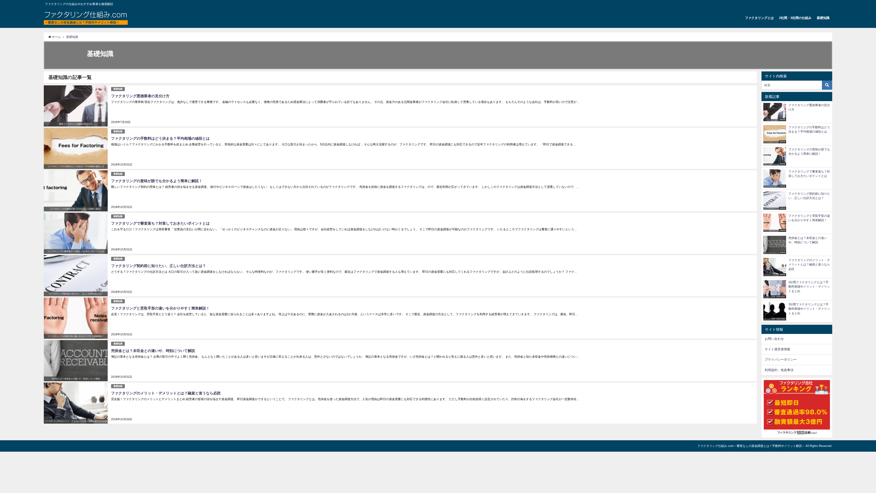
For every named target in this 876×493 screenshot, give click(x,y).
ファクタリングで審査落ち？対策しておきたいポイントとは (160, 223)
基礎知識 (823, 17)
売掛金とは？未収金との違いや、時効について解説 (153, 350)
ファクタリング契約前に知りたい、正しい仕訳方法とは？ (158, 265)
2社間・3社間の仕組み (795, 17)
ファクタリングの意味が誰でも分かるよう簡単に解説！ (156, 181)
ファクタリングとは (759, 17)
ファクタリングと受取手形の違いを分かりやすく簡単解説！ (160, 308)
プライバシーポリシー (781, 359)
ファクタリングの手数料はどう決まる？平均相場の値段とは (160, 138)
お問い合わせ (774, 338)
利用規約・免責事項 (779, 370)
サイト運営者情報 (777, 349)
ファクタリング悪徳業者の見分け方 (140, 96)
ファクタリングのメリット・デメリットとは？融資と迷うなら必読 (166, 393)
